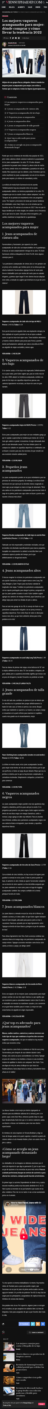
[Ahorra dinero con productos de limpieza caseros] (9, 1357)
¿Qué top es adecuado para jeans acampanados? (19, 139)
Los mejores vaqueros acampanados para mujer (23, 103)
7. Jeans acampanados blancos (20, 134)
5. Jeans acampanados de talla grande (23, 126)
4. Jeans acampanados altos (18, 121)
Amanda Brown (12, 43)
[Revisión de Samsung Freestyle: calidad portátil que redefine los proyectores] (9, 1368)
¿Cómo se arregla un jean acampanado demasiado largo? (23, 146)
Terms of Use (7, 1405)
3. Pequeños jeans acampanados (21, 117)
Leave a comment (38, 1332)
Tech (17, 1373)
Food (17, 1383)
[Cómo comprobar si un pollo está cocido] (9, 1380)
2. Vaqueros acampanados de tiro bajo (23, 113)
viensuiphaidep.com (24, 2)
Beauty (18, 1349)
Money (18, 1360)
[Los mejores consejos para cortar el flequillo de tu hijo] (9, 1346)
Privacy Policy (27, 1403)
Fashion (5, 16)
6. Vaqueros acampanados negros (21, 130)
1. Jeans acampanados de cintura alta (23, 109)
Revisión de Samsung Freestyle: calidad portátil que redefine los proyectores (30, 1367)
